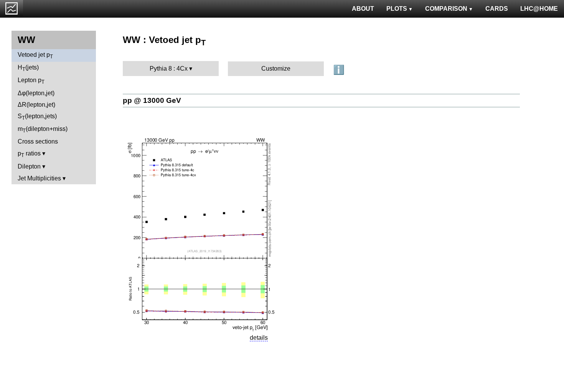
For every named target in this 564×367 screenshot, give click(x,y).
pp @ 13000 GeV (152, 100)
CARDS (496, 8)
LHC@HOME (539, 8)
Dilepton (29, 166)
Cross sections (38, 141)
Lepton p (31, 81)
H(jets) (28, 68)
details (259, 337)
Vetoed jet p (35, 55)
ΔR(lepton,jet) (36, 104)
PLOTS (396, 8)
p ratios (29, 154)
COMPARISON (446, 8)
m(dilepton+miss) (43, 130)
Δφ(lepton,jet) (36, 93)
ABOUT (363, 8)
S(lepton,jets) (37, 117)
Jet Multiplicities (39, 178)
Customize (275, 68)
